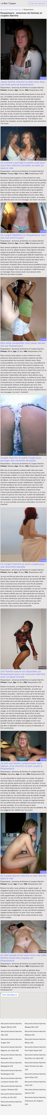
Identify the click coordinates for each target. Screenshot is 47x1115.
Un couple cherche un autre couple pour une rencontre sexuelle (22, 565)
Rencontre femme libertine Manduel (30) (11, 1103)
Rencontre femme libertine (10, 9)
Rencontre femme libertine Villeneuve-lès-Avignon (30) (35, 1100)
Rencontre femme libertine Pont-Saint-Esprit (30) (35, 1048)
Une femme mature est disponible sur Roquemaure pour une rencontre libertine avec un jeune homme (23, 674)
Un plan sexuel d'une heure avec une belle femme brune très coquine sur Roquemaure (23, 958)
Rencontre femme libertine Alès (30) (11, 1033)
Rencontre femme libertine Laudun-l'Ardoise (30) (11, 1088)
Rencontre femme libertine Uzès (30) (35, 1083)
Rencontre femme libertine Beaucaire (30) (11, 1056)
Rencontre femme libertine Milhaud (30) (35, 1033)
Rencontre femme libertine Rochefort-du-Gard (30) (35, 1056)
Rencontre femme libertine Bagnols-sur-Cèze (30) (11, 1048)
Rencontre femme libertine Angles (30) (11, 1041)
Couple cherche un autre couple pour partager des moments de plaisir (21, 459)
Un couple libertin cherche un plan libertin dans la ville (23, 877)
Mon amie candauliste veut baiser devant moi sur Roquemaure (23, 344)
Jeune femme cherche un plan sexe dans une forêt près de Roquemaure (23, 83)
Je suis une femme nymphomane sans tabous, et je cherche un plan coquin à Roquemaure (21, 766)
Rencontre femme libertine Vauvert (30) (35, 1091)
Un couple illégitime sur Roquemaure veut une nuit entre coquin (23, 236)
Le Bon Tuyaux (8, 3)
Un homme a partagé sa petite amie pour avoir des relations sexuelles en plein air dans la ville (23, 165)
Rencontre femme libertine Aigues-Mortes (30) (11, 1025)
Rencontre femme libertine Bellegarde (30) (11, 1064)
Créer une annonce (37, 3)
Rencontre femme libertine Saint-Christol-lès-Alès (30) (35, 1066)
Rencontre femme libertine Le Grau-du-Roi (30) (11, 1095)
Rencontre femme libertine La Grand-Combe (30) (11, 1080)
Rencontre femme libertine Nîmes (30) (35, 1041)
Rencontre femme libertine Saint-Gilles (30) (35, 1075)
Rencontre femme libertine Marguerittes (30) (35, 1025)
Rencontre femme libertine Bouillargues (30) (11, 1072)
